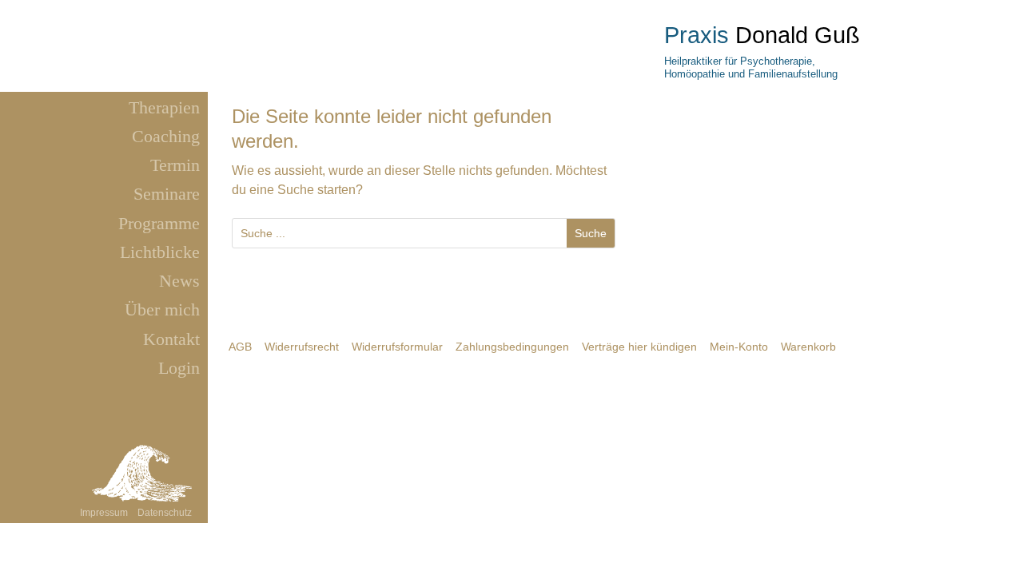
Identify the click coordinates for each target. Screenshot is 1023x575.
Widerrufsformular (397, 346)
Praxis (696, 35)
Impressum (105, 512)
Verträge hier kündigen (639, 346)
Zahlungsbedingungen (512, 346)
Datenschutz (164, 512)
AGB (240, 346)
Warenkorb (808, 346)
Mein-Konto (739, 346)
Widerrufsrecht (302, 346)
